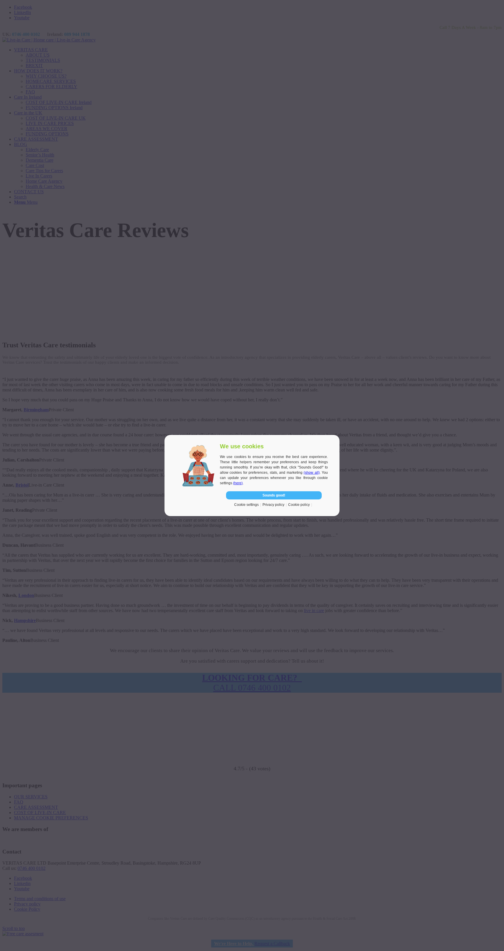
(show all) (311, 473)
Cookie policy (299, 505)
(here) (238, 483)
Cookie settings (246, 505)
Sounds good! (273, 495)
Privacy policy (273, 505)
